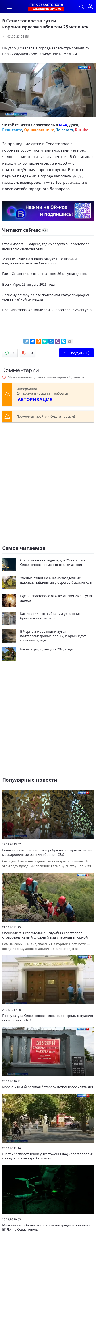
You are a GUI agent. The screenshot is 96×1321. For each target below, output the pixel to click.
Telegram (64, 129)
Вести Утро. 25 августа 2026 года (28, 284)
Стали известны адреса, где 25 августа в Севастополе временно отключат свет (45, 246)
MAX (63, 124)
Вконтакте (12, 129)
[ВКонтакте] (32, 341)
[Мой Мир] (51, 341)
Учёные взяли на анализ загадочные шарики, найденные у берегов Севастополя (40, 261)
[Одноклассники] (38, 341)
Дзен (73, 124)
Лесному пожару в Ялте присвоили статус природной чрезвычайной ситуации (46, 297)
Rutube (81, 129)
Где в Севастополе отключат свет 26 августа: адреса (44, 274)
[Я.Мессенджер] (45, 341)
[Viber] (57, 341)
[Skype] (63, 341)
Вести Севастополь (37, 124)
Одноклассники (39, 129)
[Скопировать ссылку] (70, 341)
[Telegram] (26, 341)
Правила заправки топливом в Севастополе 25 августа (47, 310)
